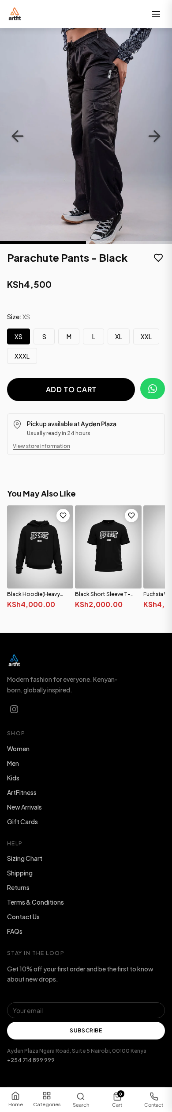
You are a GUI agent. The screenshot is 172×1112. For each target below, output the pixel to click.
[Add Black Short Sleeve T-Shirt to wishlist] (131, 515)
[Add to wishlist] (158, 258)
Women (18, 749)
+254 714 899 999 (31, 1060)
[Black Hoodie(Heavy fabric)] (40, 546)
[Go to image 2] (129, 242)
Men (13, 763)
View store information (41, 446)
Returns (18, 887)
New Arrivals (24, 807)
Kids (13, 778)
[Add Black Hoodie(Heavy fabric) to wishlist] (63, 515)
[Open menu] (156, 14)
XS (18, 336)
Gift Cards (22, 821)
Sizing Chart (24, 858)
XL (118, 336)
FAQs (14, 931)
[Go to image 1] (43, 242)
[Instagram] (14, 709)
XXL (146, 336)
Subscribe (86, 1030)
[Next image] (154, 136)
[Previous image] (17, 136)
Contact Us (23, 917)
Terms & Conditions (35, 902)
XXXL (22, 356)
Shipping (20, 873)
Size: (18, 317)
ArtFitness (22, 792)
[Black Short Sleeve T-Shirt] (108, 546)
